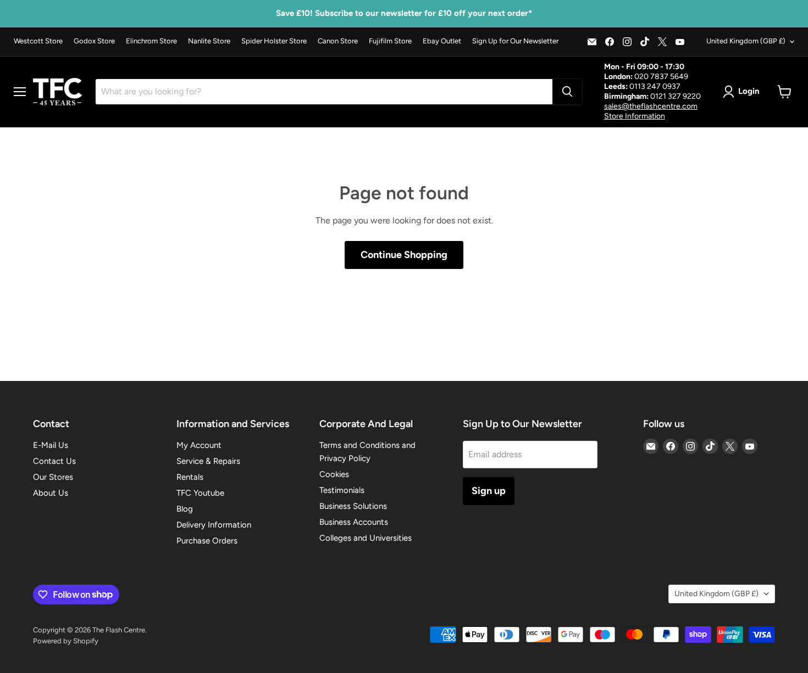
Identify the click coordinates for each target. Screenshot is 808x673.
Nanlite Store (209, 41)
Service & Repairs (208, 461)
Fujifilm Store (390, 41)
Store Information (634, 116)
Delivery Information (213, 525)
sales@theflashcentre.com (651, 106)
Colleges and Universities (365, 538)
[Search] (567, 91)
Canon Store (338, 41)
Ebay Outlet (442, 41)
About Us (50, 493)
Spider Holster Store (274, 41)
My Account (199, 445)
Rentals (189, 477)
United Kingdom (745, 41)
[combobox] (324, 91)
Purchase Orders (206, 541)
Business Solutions (353, 506)
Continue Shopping (404, 255)
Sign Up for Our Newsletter (515, 41)
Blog (184, 509)
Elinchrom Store (151, 41)
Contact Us (54, 461)
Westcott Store (38, 41)
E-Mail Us (50, 445)
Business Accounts (353, 522)
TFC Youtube (200, 493)
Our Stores (53, 477)
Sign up (489, 491)
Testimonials (341, 490)
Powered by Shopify (65, 641)
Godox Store (94, 41)
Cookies (334, 474)
